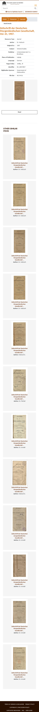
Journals (22, 19)
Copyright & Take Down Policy (19, 707)
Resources (13, 19)
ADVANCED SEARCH (31, 12)
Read (19, 112)
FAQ (23, 710)
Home (4, 19)
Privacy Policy (29, 704)
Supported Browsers (13, 710)
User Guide (29, 710)
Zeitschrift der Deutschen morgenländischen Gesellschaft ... (19, 536)
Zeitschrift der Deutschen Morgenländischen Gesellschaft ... (19, 165)
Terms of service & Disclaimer (14, 704)
